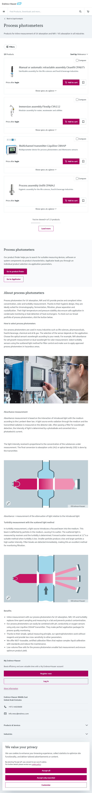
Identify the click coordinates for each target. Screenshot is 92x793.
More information (11, 688)
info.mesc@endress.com (19, 713)
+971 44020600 (15, 707)
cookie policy (36, 764)
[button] (17, 82)
